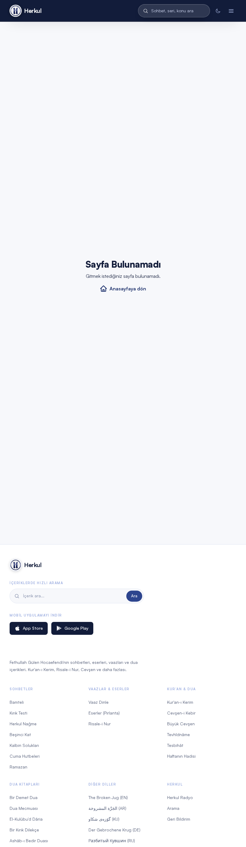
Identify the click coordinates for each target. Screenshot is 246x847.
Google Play (76, 628)
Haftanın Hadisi (181, 756)
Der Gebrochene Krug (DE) (114, 829)
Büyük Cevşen (181, 723)
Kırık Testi (18, 712)
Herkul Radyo (180, 797)
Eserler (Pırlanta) (104, 712)
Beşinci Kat (20, 734)
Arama (173, 808)
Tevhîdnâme (178, 734)
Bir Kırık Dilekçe (24, 829)
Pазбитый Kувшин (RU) (111, 840)
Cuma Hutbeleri (25, 756)
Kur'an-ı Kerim (180, 702)
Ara (134, 595)
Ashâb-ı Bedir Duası (29, 840)
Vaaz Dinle (98, 702)
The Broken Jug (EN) (108, 797)
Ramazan (18, 766)
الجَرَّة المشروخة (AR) (107, 808)
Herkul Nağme (23, 723)
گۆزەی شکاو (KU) (103, 819)
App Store (33, 628)
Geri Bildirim (178, 819)
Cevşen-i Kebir (181, 712)
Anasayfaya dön (128, 289)
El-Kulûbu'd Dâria (26, 819)
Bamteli (17, 702)
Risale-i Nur (99, 723)
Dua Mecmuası (24, 808)
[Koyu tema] (217, 10)
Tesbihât (175, 745)
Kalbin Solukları (24, 745)
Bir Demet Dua (24, 797)
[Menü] (231, 10)
